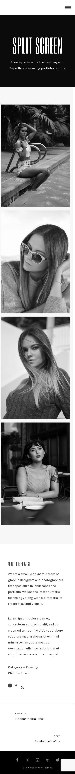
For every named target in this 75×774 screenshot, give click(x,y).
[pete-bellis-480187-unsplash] (35, 261)
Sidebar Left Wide (47, 739)
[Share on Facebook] (16, 685)
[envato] (57, 760)
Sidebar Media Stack (30, 716)
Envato (26, 673)
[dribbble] (47, 760)
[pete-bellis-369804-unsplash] (35, 368)
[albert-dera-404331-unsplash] (35, 474)
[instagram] (37, 760)
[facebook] (17, 760)
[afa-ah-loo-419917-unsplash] (35, 156)
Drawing (32, 667)
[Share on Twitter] (22, 685)
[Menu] (68, 7)
